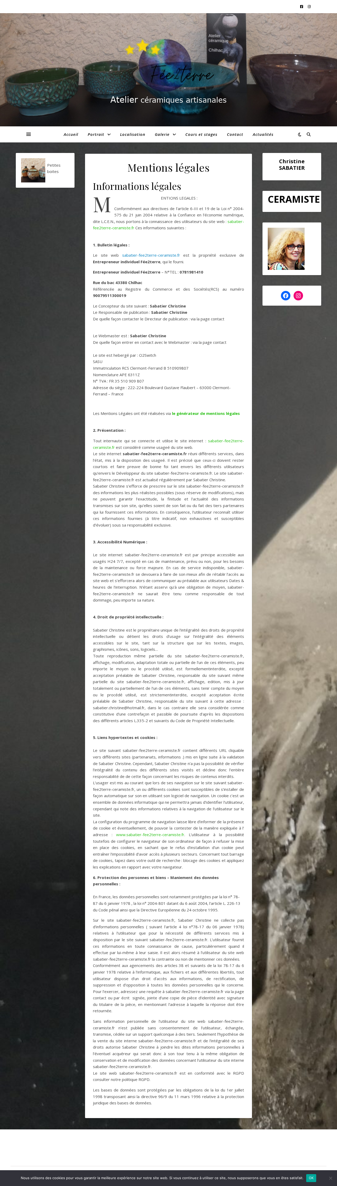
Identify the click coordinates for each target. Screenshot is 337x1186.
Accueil (71, 134)
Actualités (263, 134)
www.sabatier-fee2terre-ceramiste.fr (150, 834)
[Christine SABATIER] (168, 74)
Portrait (96, 134)
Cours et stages (201, 134)
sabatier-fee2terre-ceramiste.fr (151, 255)
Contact (235, 134)
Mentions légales (26, 1148)
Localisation (132, 134)
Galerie (162, 134)
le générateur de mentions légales (206, 413)
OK (311, 1178)
